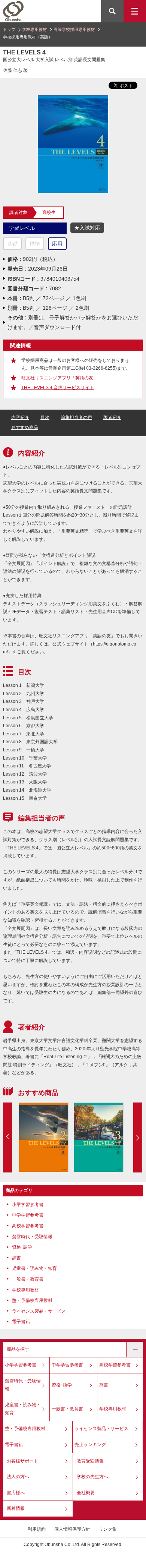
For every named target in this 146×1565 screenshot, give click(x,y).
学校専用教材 (34, 29)
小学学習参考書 (27, 1204)
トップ (9, 29)
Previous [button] (7, 1137)
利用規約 (37, 1529)
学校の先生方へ (92, 1476)
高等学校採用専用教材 (74, 29)
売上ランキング (90, 1444)
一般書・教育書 (27, 1279)
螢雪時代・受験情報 (32, 1236)
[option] (43, 1137)
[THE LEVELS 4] (73, 98)
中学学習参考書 (27, 1215)
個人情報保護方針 (72, 1529)
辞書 (16, 1257)
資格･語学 (22, 1247)
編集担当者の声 (76, 417)
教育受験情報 (90, 1461)
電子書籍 (21, 1321)
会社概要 (86, 1492)
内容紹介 (20, 417)
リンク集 (108, 1529)
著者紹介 (112, 417)
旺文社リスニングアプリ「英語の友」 (59, 378)
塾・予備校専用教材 (32, 1300)
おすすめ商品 (24, 427)
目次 (44, 417)
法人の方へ (18, 1476)
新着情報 (16, 1508)
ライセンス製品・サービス (39, 1311)
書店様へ (16, 1492)
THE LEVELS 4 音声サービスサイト (57, 387)
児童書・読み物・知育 (34, 1268)
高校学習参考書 (27, 1225)
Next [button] (137, 1137)
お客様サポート (22, 1461)
